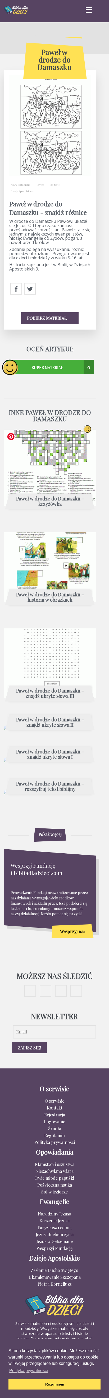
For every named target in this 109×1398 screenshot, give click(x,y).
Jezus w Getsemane (55, 1241)
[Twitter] (30, 289)
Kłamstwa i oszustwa (54, 1164)
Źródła (54, 1128)
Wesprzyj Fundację (54, 1248)
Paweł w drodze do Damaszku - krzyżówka (50, 501)
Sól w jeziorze (54, 1192)
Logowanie (54, 1121)
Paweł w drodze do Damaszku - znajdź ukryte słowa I (50, 754)
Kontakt (54, 1108)
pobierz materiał (47, 318)
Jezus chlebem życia (55, 1234)
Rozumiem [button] (54, 1384)
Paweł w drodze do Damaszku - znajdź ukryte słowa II (50, 722)
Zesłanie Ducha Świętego (54, 1270)
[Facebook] (16, 289)
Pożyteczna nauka (54, 1185)
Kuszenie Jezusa (54, 1220)
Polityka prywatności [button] (28, 1370)
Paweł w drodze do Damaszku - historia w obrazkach (50, 597)
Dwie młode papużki (54, 1178)
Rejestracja (54, 1114)
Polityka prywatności (54, 1142)
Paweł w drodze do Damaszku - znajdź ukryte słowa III (50, 693)
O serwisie (54, 1101)
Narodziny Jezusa (54, 1214)
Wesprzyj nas (72, 931)
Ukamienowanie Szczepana (55, 1277)
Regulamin (54, 1135)
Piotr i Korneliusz (54, 1284)
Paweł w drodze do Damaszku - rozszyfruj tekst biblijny (50, 786)
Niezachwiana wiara (54, 1171)
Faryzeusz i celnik (55, 1227)
